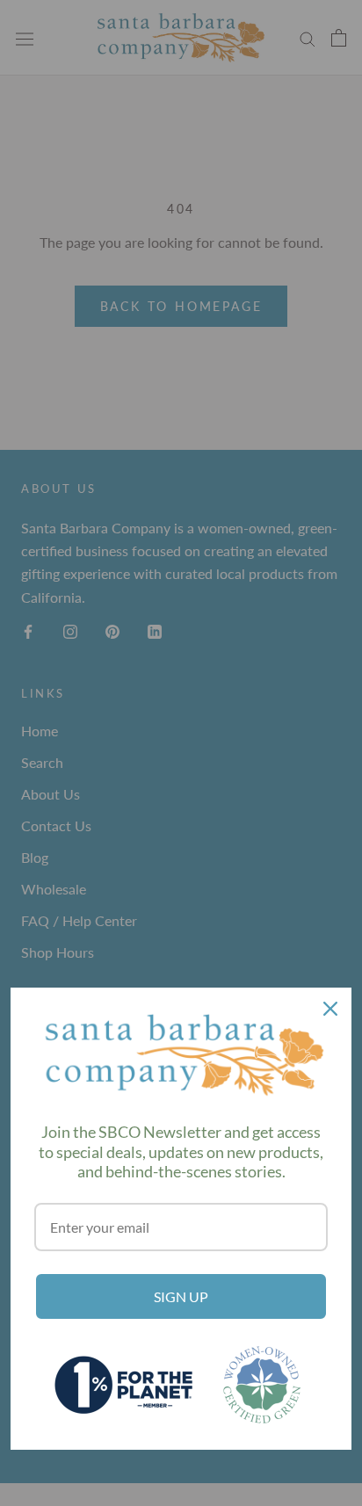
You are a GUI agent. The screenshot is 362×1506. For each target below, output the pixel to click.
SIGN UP (181, 1296)
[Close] (330, 1009)
